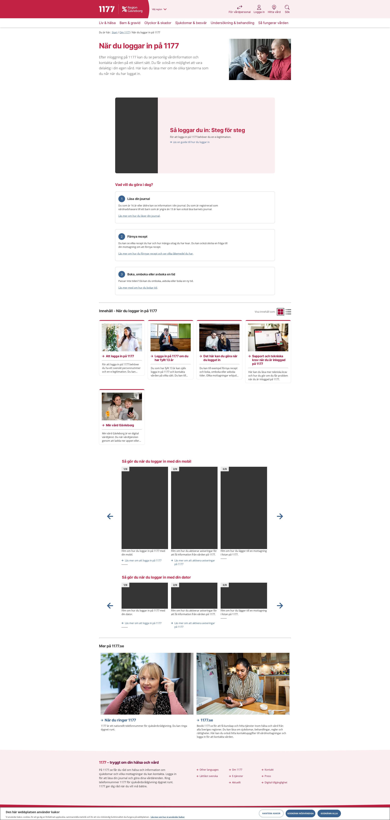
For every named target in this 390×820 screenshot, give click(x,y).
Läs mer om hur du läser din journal (139, 216)
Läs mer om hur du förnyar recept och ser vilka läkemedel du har (155, 253)
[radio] (280, 311)
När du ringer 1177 (120, 720)
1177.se (207, 720)
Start (114, 32)
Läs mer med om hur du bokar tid (137, 287)
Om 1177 (125, 32)
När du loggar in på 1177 (146, 32)
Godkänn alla (329, 813)
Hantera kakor (271, 813)
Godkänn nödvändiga (300, 813)
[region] (195, 813)
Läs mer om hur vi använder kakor (168, 816)
